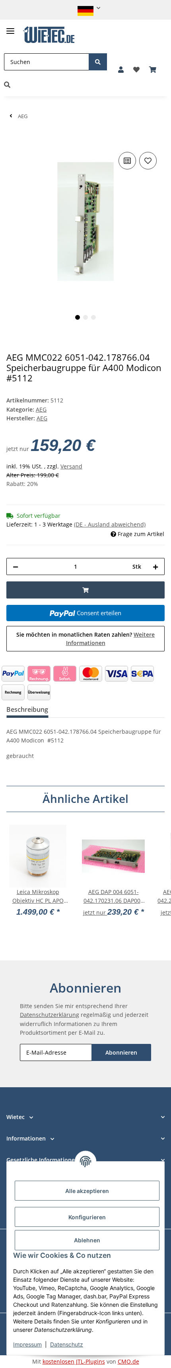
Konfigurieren (87, 1217)
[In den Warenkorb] (12, 138)
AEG (41, 409)
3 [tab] (93, 317)
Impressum (27, 1344)
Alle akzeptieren (87, 1190)
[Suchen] (98, 61)
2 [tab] (85, 317)
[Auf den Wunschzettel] (148, 160)
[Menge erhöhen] (155, 566)
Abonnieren (121, 1052)
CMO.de (128, 1361)
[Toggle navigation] (10, 28)
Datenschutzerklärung (49, 1014)
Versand (71, 466)
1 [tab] (77, 317)
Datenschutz (66, 1344)
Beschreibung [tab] (27, 709)
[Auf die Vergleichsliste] (127, 160)
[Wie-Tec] (49, 35)
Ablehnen (87, 1240)
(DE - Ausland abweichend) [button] (110, 524)
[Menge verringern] (15, 566)
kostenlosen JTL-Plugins (74, 1361)
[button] (85, 8)
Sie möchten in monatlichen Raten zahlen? (85, 639)
